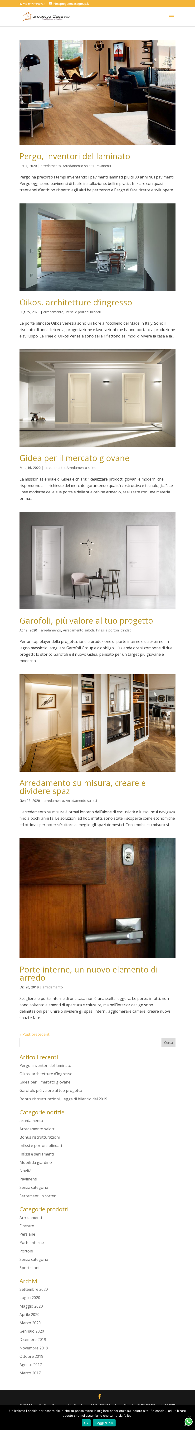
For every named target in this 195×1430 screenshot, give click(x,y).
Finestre (27, 1225)
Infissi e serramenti (37, 1154)
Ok (86, 1423)
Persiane (27, 1234)
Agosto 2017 (31, 1364)
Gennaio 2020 (32, 1331)
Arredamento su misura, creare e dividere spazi (83, 786)
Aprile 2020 (29, 1314)
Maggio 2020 (31, 1306)
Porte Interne (32, 1242)
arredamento (51, 166)
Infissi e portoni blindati (83, 312)
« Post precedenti (35, 1034)
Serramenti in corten (38, 1196)
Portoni (26, 1251)
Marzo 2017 (30, 1373)
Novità (25, 1170)
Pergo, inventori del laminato (75, 156)
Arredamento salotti (78, 166)
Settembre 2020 (34, 1289)
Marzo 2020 (30, 1322)
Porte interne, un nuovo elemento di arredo (89, 973)
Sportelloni (29, 1267)
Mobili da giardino (36, 1162)
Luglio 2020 (30, 1297)
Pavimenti (103, 166)
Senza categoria (34, 1187)
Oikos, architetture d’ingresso (76, 302)
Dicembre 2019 (33, 1339)
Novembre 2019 (34, 1348)
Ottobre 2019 (31, 1356)
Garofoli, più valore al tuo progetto (86, 620)
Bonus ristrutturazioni (40, 1137)
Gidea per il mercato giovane (74, 458)
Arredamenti (31, 1217)
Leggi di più (104, 1423)
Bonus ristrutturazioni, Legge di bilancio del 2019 (63, 1099)
